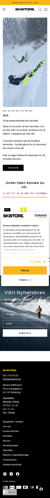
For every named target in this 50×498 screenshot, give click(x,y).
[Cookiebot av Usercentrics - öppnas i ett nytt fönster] (35, 216)
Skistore (12, 481)
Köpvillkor (8, 450)
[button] (40, 9)
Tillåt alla (25, 270)
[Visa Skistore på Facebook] (18, 474)
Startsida (13, 167)
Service (7, 440)
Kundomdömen (11, 431)
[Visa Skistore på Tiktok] (11, 474)
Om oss (7, 426)
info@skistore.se (12, 379)
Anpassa (23, 279)
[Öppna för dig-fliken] (41, 489)
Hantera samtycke (12, 464)
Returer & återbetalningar (16, 455)
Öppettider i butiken (13, 421)
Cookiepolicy (10, 459)
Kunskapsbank (10, 445)
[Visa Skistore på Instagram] (5, 474)
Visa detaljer (35, 261)
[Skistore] (25, 9)
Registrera (25, 333)
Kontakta (7, 436)
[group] (25, 2)
